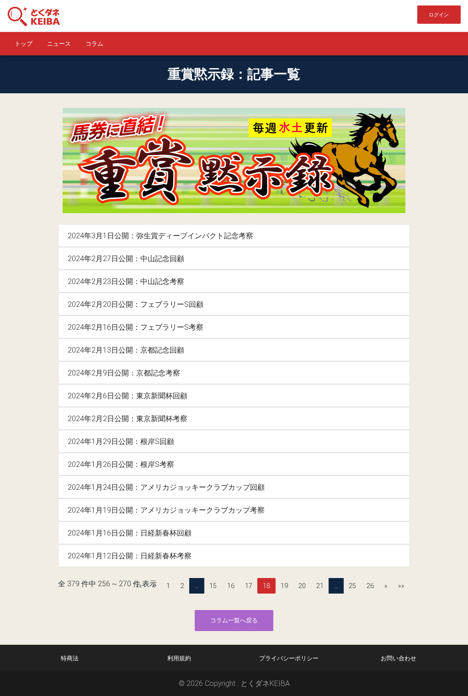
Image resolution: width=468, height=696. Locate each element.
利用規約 (179, 658)
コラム (94, 44)
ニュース (59, 44)
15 (213, 586)
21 (320, 586)
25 (352, 586)
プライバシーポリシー (289, 658)
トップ (23, 44)
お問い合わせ (398, 658)
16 (230, 586)
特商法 (70, 658)
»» (401, 586)
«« (139, 586)
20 (302, 586)
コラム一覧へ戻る (234, 620)
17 (248, 586)
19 (284, 586)
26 (370, 586)
